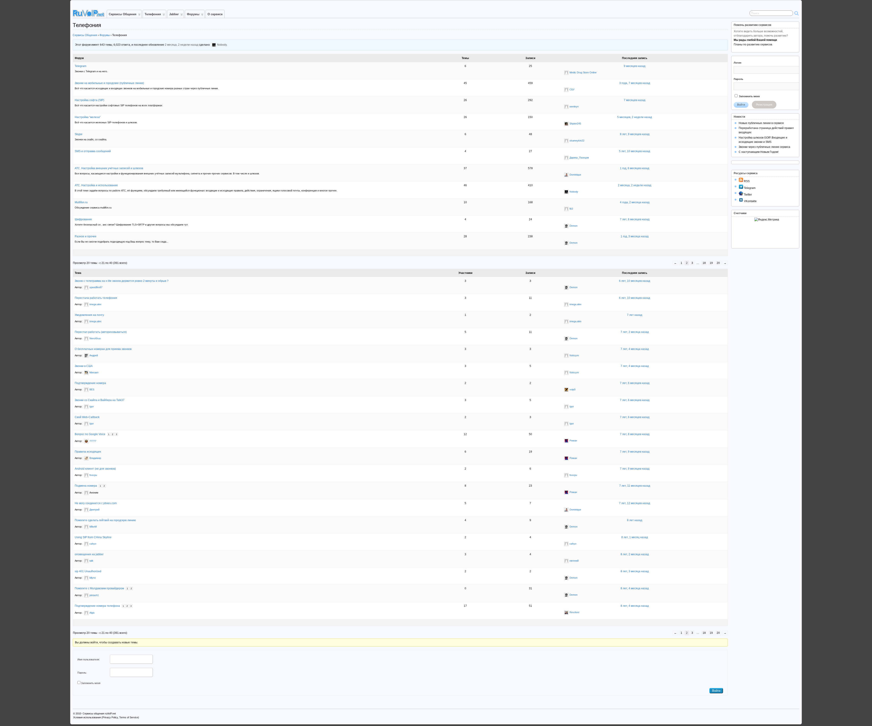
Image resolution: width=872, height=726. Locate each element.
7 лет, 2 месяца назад (635, 332)
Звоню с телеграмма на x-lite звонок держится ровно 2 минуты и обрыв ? (121, 280)
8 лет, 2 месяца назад (635, 554)
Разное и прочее (86, 236)
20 (718, 263)
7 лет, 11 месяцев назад (634, 485)
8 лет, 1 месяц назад (634, 537)
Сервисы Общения (122, 14)
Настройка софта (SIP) (89, 100)
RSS (746, 181)
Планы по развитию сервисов (753, 44)
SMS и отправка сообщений (93, 151)
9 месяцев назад (634, 66)
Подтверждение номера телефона (97, 605)
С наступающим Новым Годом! (758, 152)
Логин (737, 62)
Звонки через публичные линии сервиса (764, 147)
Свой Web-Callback (87, 417)
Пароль (738, 79)
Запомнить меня (90, 683)
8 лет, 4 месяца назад (635, 588)
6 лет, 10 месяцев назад (634, 280)
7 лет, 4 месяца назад (635, 349)
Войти (716, 690)
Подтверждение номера (90, 383)
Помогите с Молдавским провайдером (99, 588)
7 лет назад (634, 315)
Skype (78, 134)
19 (711, 263)
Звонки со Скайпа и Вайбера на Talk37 (99, 400)
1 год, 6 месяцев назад (634, 168)
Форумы (193, 14)
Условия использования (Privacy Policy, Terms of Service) (106, 717)
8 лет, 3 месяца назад (635, 571)
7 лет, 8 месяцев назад (634, 434)
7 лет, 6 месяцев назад (634, 219)
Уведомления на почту (89, 315)
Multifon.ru (81, 202)
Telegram (80, 66)
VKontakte (750, 201)
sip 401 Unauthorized (88, 571)
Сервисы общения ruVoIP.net (99, 713)
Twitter (747, 194)
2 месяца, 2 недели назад (181, 45)
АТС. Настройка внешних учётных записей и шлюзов (109, 168)
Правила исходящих (88, 451)
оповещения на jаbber (89, 554)
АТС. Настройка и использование (96, 185)
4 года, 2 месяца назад (634, 202)
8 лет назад (634, 520)
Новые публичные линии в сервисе (761, 123)
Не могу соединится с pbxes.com (96, 503)
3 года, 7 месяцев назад (634, 83)
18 (704, 263)
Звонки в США (84, 366)
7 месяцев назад (634, 100)
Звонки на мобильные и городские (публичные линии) (109, 83)
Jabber (174, 14)
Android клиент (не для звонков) (95, 468)
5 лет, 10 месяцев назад (634, 151)
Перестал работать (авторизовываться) (101, 332)
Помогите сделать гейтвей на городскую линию (105, 520)
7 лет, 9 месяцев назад (634, 451)
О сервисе (215, 14)
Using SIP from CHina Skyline (93, 537)
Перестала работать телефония (96, 298)
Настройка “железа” (88, 117)
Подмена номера (86, 485)
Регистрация (764, 104)
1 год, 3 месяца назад (635, 236)
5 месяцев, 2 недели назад (634, 117)
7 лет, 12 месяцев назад (634, 503)
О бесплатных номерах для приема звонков (103, 349)
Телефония (153, 14)
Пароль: (82, 672)
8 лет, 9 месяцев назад (634, 134)
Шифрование (83, 219)
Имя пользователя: (88, 659)
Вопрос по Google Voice (90, 434)
